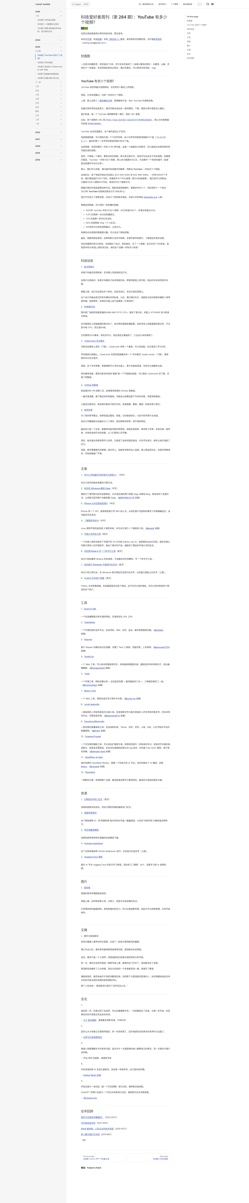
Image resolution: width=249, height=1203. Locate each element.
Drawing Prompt (93, 736)
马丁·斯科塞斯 (89, 1020)
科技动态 (190, 29)
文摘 (189, 50)
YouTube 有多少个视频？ (197, 25)
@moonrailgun (90, 685)
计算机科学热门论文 (93, 799)
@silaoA (150, 528)
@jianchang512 (112, 715)
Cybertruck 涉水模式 (94, 341)
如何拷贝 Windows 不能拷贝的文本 (100, 564)
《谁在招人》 (114, 39)
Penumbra (90, 772)
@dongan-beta (97, 751)
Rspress (88, 639)
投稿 (100, 39)
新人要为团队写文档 (90, 1134)
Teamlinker (89, 622)
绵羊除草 (88, 410)
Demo (84, 766)
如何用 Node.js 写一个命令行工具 (100, 551)
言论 (189, 54)
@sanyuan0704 (162, 647)
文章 (189, 33)
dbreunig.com (90, 1098)
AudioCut (89, 656)
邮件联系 (158, 39)
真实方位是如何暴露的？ (92, 1117)
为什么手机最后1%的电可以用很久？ (101, 475)
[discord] (212, 4)
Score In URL (90, 609)
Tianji (87, 673)
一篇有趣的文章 (105, 100)
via (154, 68)
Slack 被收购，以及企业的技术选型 (97, 1128)
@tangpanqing (97, 668)
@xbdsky (159, 630)
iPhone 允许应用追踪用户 (96, 503)
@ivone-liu (130, 698)
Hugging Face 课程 (93, 857)
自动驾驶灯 (89, 266)
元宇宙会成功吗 (88, 1123)
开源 (89, 39)
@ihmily (96, 730)
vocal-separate (91, 704)
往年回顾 (190, 58)
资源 (189, 41)
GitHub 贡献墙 (91, 385)
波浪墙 (87, 887)
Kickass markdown (93, 843)
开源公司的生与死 (92, 534)
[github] (207, 4)
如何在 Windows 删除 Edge (97, 488)
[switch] (199, 4)
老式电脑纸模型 (91, 830)
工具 (189, 37)
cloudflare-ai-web (94, 757)
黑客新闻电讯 (90, 813)
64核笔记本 (89, 306)
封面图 (189, 21)
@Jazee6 (94, 766)
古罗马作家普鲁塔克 (92, 1037)
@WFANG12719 (126, 497)
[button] (48, 12)
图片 (189, 45)
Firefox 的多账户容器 (94, 578)
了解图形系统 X (91, 520)
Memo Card (90, 690)
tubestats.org (150, 197)
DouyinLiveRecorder (94, 721)
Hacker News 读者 (92, 1075)
